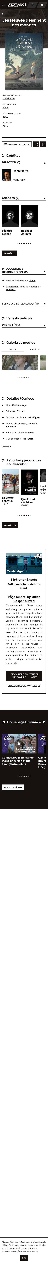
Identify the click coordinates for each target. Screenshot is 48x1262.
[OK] (24, 1257)
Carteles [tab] (35, 349)
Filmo (5, 107)
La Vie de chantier (8, 499)
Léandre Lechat (7, 232)
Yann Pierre (9, 98)
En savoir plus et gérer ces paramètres (20, 1251)
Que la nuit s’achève (28, 501)
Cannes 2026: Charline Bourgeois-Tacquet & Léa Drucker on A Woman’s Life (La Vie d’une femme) (18, 762)
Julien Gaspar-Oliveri (26, 599)
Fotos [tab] (13, 349)
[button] (34, 359)
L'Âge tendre (16, 597)
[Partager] (36, 144)
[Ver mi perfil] (42, 5)
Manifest (10, 289)
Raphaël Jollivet (26, 232)
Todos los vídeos (13, 787)
